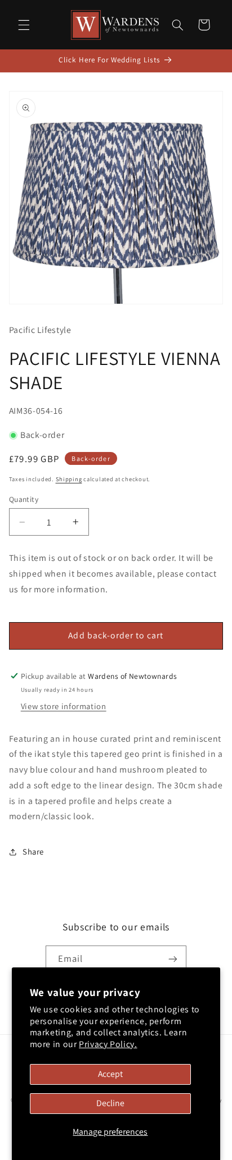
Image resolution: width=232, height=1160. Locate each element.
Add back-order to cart (115, 635)
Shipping (69, 479)
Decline (110, 1103)
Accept (110, 1074)
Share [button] (33, 851)
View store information (63, 706)
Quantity (23, 499)
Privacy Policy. (108, 1044)
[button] (24, 25)
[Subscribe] (173, 959)
